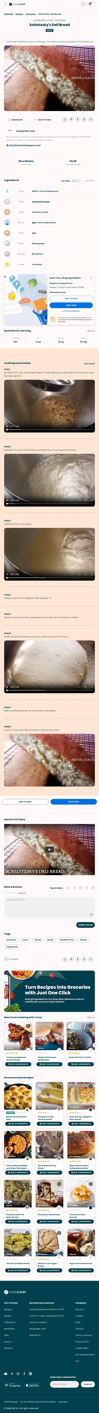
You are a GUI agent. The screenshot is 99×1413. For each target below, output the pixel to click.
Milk (34, 222)
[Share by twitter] (85, 119)
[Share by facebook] (79, 119)
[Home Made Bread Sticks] (49, 1154)
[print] (65, 119)
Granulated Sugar (41, 201)
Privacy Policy (82, 1341)
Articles (7, 1315)
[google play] (13, 1385)
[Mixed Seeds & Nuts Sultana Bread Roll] (81, 1154)
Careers (79, 1315)
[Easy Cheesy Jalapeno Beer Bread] (81, 1105)
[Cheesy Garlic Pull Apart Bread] (18, 1203)
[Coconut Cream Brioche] (81, 1203)
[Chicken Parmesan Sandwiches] (49, 1045)
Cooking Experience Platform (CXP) (46, 1309)
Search (7, 1341)
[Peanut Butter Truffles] (81, 1045)
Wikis (6, 1335)
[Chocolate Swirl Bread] (49, 1203)
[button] (5, 4)
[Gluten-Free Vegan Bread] (49, 1252)
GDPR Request (11, 1401)
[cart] (90, 4)
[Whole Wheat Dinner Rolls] (18, 1105)
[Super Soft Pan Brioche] (81, 1252)
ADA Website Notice (85, 1354)
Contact (79, 1328)
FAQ (77, 1361)
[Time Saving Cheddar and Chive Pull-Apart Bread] (18, 1154)
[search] (83, 4)
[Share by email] (91, 119)
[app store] (32, 1385)
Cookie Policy (82, 1348)
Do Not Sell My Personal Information (38, 1401)
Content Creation (38, 1322)
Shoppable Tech (37, 1328)
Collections (9, 1322)
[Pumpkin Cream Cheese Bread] (49, 1105)
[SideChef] (15, 1293)
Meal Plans (9, 1328)
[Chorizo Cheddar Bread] (18, 1252)
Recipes (8, 1309)
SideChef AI (34, 1335)
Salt (34, 233)
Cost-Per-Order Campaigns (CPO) (46, 1315)
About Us (79, 1309)
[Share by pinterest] (72, 119)
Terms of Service (83, 1335)
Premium (8, 1348)
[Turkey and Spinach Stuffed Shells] (18, 1045)
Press (77, 1322)
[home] (17, 4)
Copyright (63, 1401)
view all (91, 1017)
